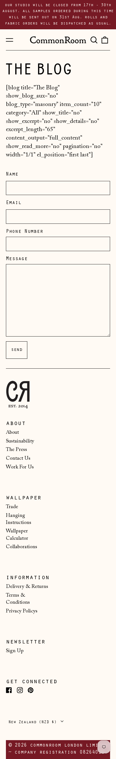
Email (13, 203)
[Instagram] (20, 690)
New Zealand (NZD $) (33, 722)
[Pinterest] (31, 690)
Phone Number (24, 231)
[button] (93, 39)
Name (12, 174)
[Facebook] (9, 690)
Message (17, 259)
